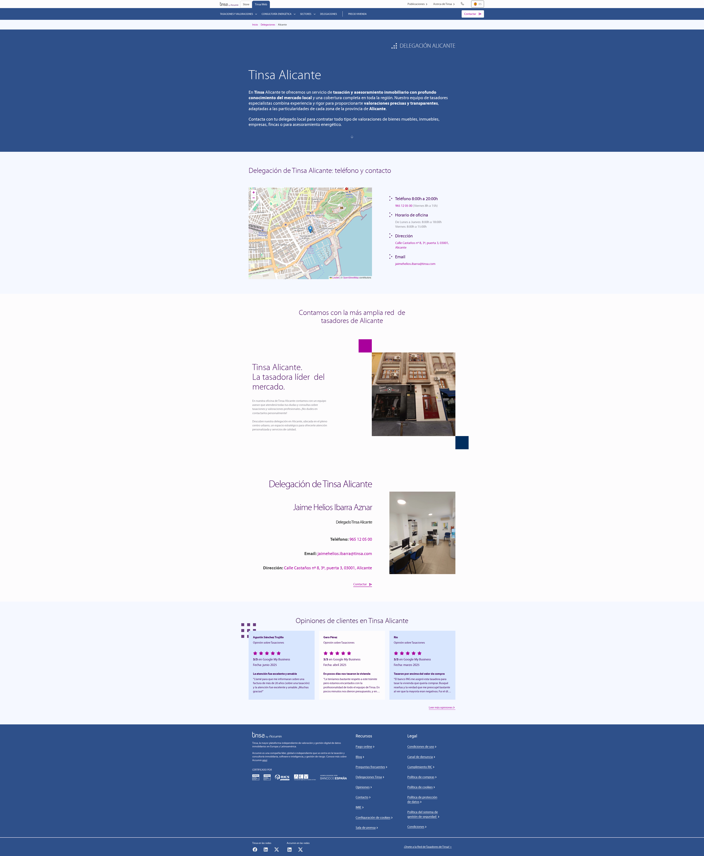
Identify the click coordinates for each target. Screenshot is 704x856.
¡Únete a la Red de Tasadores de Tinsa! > (428, 846)
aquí (264, 760)
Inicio (255, 24)
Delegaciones (268, 24)
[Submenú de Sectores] (315, 14)
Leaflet (335, 277)
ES (480, 4)
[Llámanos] (463, 4)
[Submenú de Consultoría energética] (295, 14)
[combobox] (477, 4)
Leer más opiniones (440, 707)
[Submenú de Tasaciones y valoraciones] (256, 14)
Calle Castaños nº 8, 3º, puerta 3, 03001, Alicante (328, 567)
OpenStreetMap (351, 277)
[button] (310, 229)
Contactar (360, 584)
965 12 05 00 (403, 206)
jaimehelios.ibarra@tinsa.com (415, 264)
